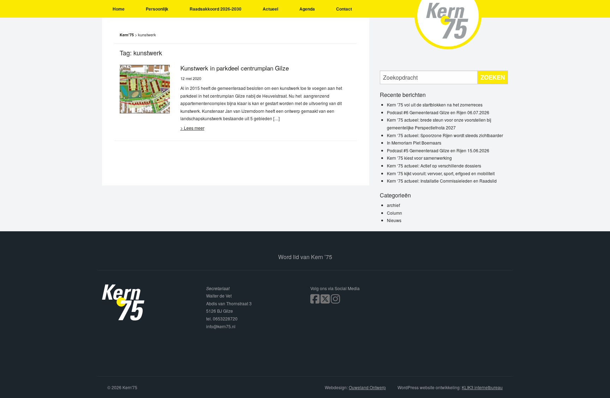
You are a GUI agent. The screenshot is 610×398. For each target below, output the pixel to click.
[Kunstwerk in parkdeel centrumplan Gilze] (145, 89)
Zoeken (492, 77)
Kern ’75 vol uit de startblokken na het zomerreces (435, 105)
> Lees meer (192, 128)
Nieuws (394, 220)
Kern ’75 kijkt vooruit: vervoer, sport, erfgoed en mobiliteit (441, 173)
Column (394, 213)
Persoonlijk (157, 9)
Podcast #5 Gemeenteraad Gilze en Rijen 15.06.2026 (438, 150)
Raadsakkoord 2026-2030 (215, 9)
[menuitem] (118, 9)
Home (119, 9)
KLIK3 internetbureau (482, 387)
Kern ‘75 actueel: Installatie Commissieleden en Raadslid (442, 181)
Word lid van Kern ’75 (305, 257)
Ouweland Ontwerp (367, 387)
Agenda (307, 9)
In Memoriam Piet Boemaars (414, 143)
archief (393, 205)
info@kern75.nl (220, 326)
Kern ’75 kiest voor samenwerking (419, 158)
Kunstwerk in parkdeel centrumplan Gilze (234, 67)
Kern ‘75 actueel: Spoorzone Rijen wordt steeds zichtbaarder (445, 135)
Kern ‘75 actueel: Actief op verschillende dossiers (434, 166)
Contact (344, 9)
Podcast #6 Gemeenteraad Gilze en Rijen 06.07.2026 (438, 112)
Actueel (270, 9)
